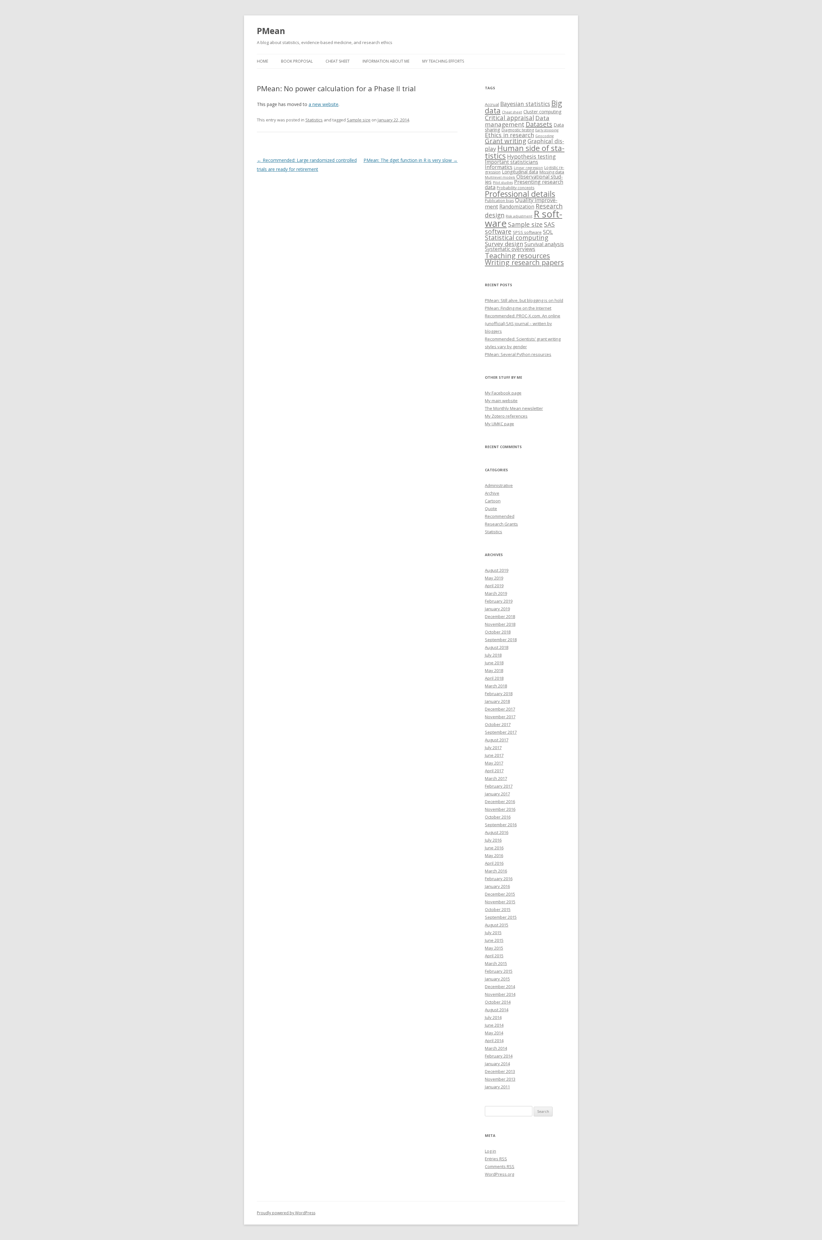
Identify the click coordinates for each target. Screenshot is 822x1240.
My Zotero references (506, 416)
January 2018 (497, 701)
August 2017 (496, 740)
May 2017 (494, 763)
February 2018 (498, 693)
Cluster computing (542, 112)
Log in (490, 1151)
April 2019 (494, 586)
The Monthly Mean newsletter (514, 408)
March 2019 (496, 593)
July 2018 (493, 655)
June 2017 (494, 755)
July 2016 (493, 840)
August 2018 (496, 647)
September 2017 (501, 732)
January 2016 (497, 886)
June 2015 (494, 940)
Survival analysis (544, 244)
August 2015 (496, 925)
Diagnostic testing (518, 130)
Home (262, 61)
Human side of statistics (524, 152)
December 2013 (500, 1071)
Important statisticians (511, 161)
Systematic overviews (510, 248)
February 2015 (498, 971)
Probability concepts (515, 187)
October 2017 (498, 724)
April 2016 (494, 863)
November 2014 (500, 994)
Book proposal (297, 61)
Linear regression (528, 167)
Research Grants (501, 524)
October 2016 (498, 817)
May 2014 (494, 1033)
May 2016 (494, 855)
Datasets (539, 124)
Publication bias (499, 200)
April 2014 (494, 1040)
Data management (517, 121)
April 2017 (494, 771)
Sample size (359, 120)
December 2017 (500, 709)
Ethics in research (509, 135)
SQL (548, 231)
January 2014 (497, 1064)
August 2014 (496, 1010)
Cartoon (493, 501)
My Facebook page (503, 393)
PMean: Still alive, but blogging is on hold (524, 300)
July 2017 (493, 747)
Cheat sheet (338, 61)
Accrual (492, 104)
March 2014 (496, 1048)
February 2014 (498, 1056)
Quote (491, 508)
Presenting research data (524, 184)
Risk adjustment (519, 216)
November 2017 (500, 717)
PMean (271, 31)
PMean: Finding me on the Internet (518, 308)
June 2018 (494, 663)
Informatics (498, 167)
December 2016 (500, 801)
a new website (323, 104)
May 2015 (494, 948)
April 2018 (494, 678)
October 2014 (498, 1002)
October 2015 (498, 909)
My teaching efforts (443, 61)
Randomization (516, 206)
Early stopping (546, 130)
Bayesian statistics (525, 104)
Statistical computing (516, 237)
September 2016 (501, 825)
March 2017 (496, 778)
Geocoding (544, 136)
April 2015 (494, 956)
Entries (496, 1159)
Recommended (499, 516)
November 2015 (500, 902)
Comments (499, 1166)
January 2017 (497, 794)
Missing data (551, 172)
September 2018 (501, 639)
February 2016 (498, 878)
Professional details (520, 193)
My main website (501, 400)
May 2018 (494, 670)
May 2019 (494, 578)
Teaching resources (517, 255)
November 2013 (500, 1079)
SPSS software (527, 232)
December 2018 (500, 616)
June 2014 (494, 1025)
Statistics (314, 120)
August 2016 (496, 832)
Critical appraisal (509, 117)
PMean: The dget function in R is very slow (410, 160)
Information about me (386, 61)
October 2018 (498, 632)
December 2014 (500, 986)
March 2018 (496, 686)
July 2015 (493, 932)
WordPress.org (499, 1174)
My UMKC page (499, 424)
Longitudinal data (520, 172)
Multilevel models (500, 177)
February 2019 (498, 601)
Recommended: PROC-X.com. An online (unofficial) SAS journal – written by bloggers (522, 323)
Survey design (504, 244)
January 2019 (497, 609)
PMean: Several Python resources (518, 354)
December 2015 (500, 894)
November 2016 (500, 809)
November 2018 (500, 624)
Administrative (499, 485)
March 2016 (496, 871)
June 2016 (494, 848)
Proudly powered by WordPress (286, 1213)
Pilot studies (503, 182)
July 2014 (493, 1017)
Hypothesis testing (531, 156)
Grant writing (505, 141)
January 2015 (497, 979)
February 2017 (498, 786)
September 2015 (501, 917)
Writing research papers (524, 262)
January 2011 (497, 1087)
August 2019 (496, 570)
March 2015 (496, 963)
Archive (492, 493)
